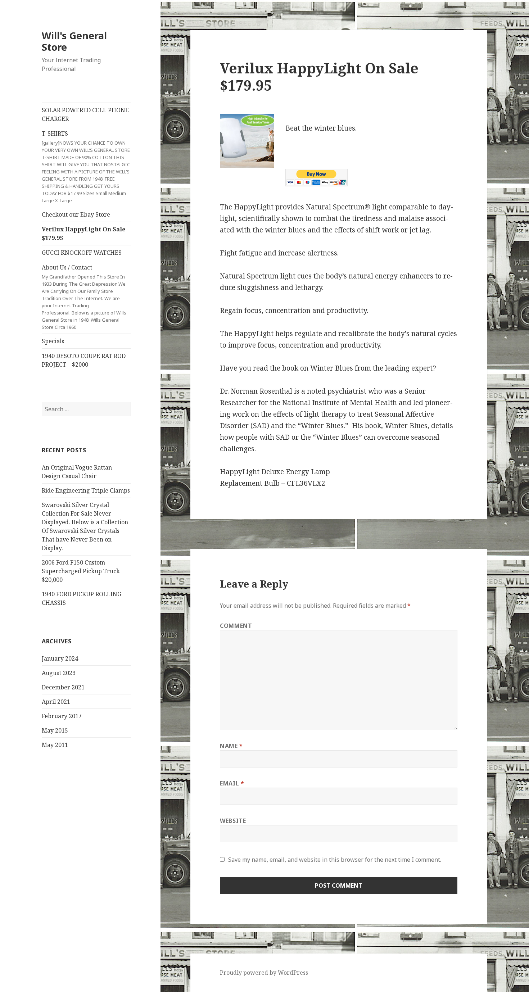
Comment (236, 626)
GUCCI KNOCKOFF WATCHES (82, 253)
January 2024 (60, 658)
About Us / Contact (84, 296)
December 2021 (63, 687)
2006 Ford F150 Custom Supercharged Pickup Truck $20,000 (81, 571)
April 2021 (56, 702)
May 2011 (55, 745)
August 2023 (59, 673)
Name (231, 746)
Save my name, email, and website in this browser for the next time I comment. (334, 860)
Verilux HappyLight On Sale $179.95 (83, 233)
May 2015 (55, 730)
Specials (53, 341)
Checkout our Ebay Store (76, 214)
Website (233, 821)
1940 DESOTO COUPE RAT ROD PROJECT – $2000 (84, 360)
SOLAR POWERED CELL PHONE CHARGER (85, 114)
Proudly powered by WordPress (264, 973)
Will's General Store (74, 41)
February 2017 (62, 716)
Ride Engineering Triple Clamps (86, 490)
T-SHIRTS (86, 167)
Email (232, 783)
